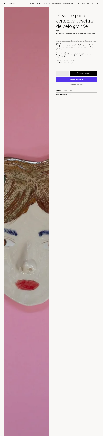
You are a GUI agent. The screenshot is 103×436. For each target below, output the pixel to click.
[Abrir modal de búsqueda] (88, 3)
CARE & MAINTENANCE (64, 90)
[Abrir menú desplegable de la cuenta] (92, 3)
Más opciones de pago (76, 84)
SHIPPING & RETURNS (63, 95)
